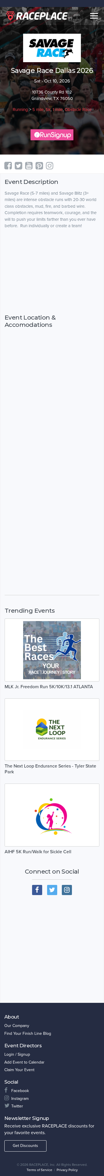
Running (20, 109)
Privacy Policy (67, 1170)
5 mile (38, 109)
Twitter (17, 1106)
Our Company (16, 1025)
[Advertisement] (52, 271)
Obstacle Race (78, 109)
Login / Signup (17, 1054)
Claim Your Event (19, 1069)
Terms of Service (39, 1170)
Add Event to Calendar (24, 1062)
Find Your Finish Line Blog (27, 1033)
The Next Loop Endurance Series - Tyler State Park (50, 769)
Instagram (20, 1098)
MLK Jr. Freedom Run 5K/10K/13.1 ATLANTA (49, 687)
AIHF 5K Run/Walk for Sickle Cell (38, 852)
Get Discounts (25, 1145)
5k (48, 109)
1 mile (58, 109)
